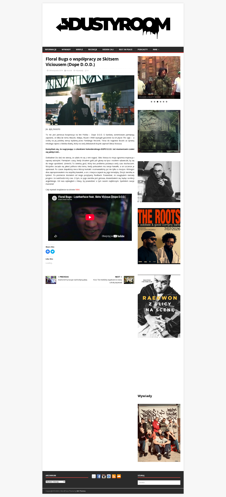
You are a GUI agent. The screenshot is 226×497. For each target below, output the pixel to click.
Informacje (50, 49)
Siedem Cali (108, 49)
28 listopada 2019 (56, 70)
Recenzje (92, 49)
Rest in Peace (125, 49)
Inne (155, 49)
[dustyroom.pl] (113, 45)
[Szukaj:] (159, 482)
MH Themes (81, 491)
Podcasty (143, 49)
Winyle (79, 49)
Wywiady (66, 49)
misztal (69, 70)
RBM (77, 189)
